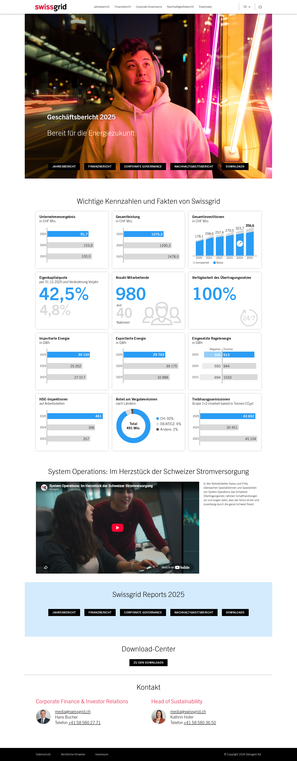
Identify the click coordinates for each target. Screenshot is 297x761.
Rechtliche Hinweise (73, 754)
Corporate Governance (149, 6)
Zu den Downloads (148, 662)
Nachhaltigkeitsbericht (180, 6)
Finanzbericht (123, 6)
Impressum (101, 754)
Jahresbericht (101, 6)
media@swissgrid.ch (73, 712)
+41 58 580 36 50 (200, 723)
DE (245, 6)
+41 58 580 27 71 (84, 723)
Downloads (205, 6)
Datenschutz (43, 754)
